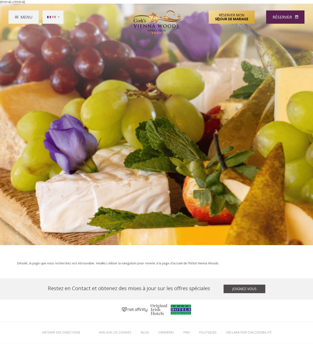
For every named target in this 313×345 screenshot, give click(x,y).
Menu (26, 17)
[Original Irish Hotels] (158, 311)
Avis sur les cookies (115, 332)
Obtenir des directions (61, 332)
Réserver (283, 17)
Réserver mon (231, 17)
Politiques (208, 332)
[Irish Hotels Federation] (180, 310)
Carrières (166, 332)
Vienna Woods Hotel (156, 22)
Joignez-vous (244, 289)
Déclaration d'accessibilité (248, 332)
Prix (186, 332)
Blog (145, 332)
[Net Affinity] (134, 310)
